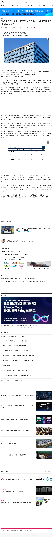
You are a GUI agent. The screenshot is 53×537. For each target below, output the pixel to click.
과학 (40, 5)
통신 (23, 5)
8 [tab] (31, 327)
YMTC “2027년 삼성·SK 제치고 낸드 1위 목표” (12, 443)
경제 (27, 5)
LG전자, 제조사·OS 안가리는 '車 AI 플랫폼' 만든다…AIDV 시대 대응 (17, 395)
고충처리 (21, 530)
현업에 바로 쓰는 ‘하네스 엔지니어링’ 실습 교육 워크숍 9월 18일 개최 (17, 278)
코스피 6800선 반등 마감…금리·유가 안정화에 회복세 (14, 455)
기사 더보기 (15, 240)
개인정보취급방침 (14, 530)
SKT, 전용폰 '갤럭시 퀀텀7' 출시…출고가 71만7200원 (15, 346)
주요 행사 (4, 295)
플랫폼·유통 (34, 5)
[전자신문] (26, 1)
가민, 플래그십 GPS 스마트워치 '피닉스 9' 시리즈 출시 (15, 370)
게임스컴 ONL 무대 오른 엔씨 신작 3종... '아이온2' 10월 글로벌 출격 (18, 355)
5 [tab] (27, 327)
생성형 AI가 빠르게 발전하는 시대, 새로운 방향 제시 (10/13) (15, 32)
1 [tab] (21, 327)
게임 (5, 18)
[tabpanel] (26, 312)
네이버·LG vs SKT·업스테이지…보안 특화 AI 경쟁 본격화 (15, 419)
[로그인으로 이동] (50, 2)
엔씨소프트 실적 (42, 74)
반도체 (8, 5)
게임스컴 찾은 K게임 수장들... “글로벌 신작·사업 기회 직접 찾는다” (21, 241)
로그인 (3, 530)
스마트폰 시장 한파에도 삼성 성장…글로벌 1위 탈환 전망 (16, 341)
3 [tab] (24, 327)
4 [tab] (25, 327)
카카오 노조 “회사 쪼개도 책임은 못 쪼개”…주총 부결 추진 (15, 431)
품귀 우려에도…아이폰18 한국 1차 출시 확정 (13, 336)
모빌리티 (18, 5)
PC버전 (31, 530)
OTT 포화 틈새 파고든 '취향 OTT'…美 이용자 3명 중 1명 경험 (17, 375)
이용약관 (8, 530)
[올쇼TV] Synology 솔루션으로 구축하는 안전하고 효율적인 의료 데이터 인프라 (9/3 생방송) (23, 281)
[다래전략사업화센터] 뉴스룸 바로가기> (24, 232)
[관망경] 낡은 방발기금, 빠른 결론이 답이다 (13, 380)
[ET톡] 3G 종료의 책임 (8, 365)
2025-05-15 (32, 27)
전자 (13, 5)
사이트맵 (27, 530)
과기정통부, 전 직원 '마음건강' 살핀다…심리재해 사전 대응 (16, 351)
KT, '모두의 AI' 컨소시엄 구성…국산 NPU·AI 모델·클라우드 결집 (18, 360)
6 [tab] (28, 327)
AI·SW (2, 5)
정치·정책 (45, 5)
